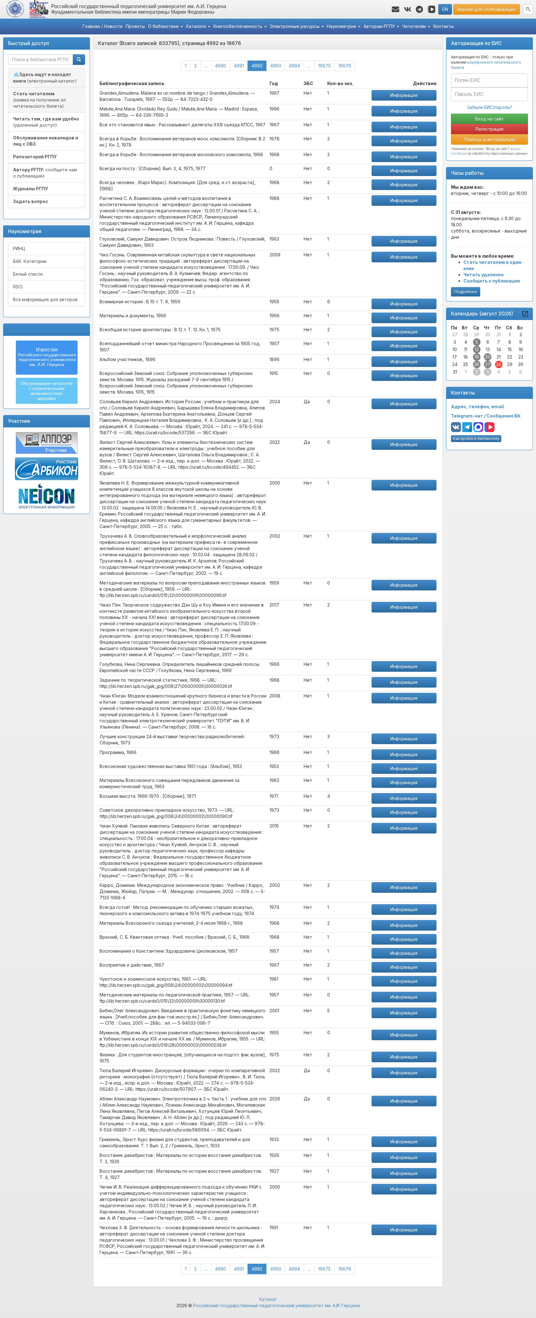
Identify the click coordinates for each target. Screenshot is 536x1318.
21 (499, 356)
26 (476, 364)
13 (488, 349)
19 (477, 356)
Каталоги (196, 26)
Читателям (414, 26)
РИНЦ (19, 248)
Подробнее (465, 291)
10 (455, 349)
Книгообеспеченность (238, 26)
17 (455, 356)
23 (520, 356)
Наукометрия (342, 26)
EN (445, 9)
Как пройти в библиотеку (476, 438)
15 (510, 349)
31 (499, 334)
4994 (294, 65)
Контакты (443, 26)
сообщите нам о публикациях (45, 172)
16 (521, 349)
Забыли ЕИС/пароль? (489, 107)
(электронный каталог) (45, 78)
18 (465, 356)
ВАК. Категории (30, 261)
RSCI (18, 286)
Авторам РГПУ (380, 26)
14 (499, 349)
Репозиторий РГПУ (35, 156)
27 (455, 334)
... (205, 65)
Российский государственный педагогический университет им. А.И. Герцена (276, 1305)
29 (476, 334)
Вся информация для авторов (45, 299)
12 (477, 349)
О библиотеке (164, 26)
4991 (239, 65)
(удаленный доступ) (46, 122)
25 (465, 364)
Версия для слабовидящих (486, 9)
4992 (259, 65)
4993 (275, 65)
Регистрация (489, 129)
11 (465, 349)
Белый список (28, 274)
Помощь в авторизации (489, 139)
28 (465, 334)
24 (455, 364)
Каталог (268, 1299)
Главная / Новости (103, 26)
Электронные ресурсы (295, 26)
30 (487, 334)
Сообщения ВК (503, 415)
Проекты (135, 26)
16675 (324, 65)
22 (509, 356)
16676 (344, 65)
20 (487, 356)
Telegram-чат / (468, 415)
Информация (404, 95)
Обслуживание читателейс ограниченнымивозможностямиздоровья (46, 391)
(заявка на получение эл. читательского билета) (40, 100)
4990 (220, 65)
